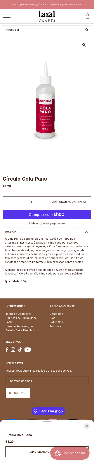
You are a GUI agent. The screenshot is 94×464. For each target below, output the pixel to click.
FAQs (9, 322)
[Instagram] (13, 349)
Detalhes (10, 232)
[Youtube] (27, 349)
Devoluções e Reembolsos (22, 330)
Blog (53, 318)
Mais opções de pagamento (47, 223)
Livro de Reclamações (19, 326)
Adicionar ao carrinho (69, 201)
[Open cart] (87, 16)
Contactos (56, 313)
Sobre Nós (56, 322)
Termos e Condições (18, 313)
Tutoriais (55, 326)
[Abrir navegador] (8, 16)
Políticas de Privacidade (21, 318)
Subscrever (17, 393)
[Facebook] (7, 349)
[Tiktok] (20, 349)
